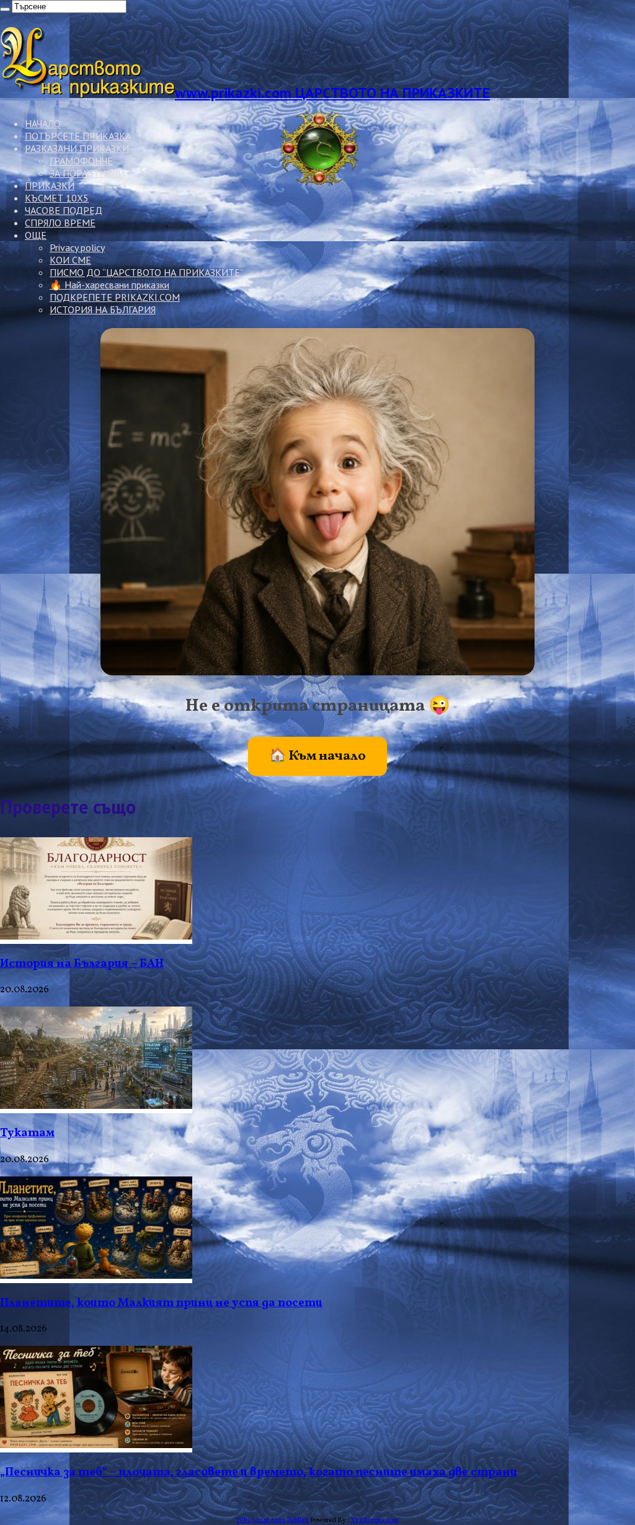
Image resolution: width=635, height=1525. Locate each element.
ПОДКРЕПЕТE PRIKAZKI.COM (115, 297)
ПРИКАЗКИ (49, 185)
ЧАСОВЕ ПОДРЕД (63, 210)
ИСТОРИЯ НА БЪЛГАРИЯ (103, 309)
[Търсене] (5, 9)
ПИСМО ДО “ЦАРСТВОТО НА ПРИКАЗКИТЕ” (147, 272)
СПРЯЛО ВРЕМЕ (60, 222)
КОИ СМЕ (70, 260)
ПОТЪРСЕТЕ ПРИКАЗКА (78, 136)
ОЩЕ (36, 235)
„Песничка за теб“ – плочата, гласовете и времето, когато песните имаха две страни (258, 1472)
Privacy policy (77, 247)
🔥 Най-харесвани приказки (109, 284)
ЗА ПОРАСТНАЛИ (87, 173)
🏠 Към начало (317, 756)
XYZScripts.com (374, 1520)
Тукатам (27, 1133)
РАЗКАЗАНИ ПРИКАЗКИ (77, 148)
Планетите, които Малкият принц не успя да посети (161, 1303)
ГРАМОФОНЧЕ (81, 160)
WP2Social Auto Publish (272, 1520)
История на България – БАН (82, 964)
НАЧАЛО (43, 123)
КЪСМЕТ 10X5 (57, 198)
